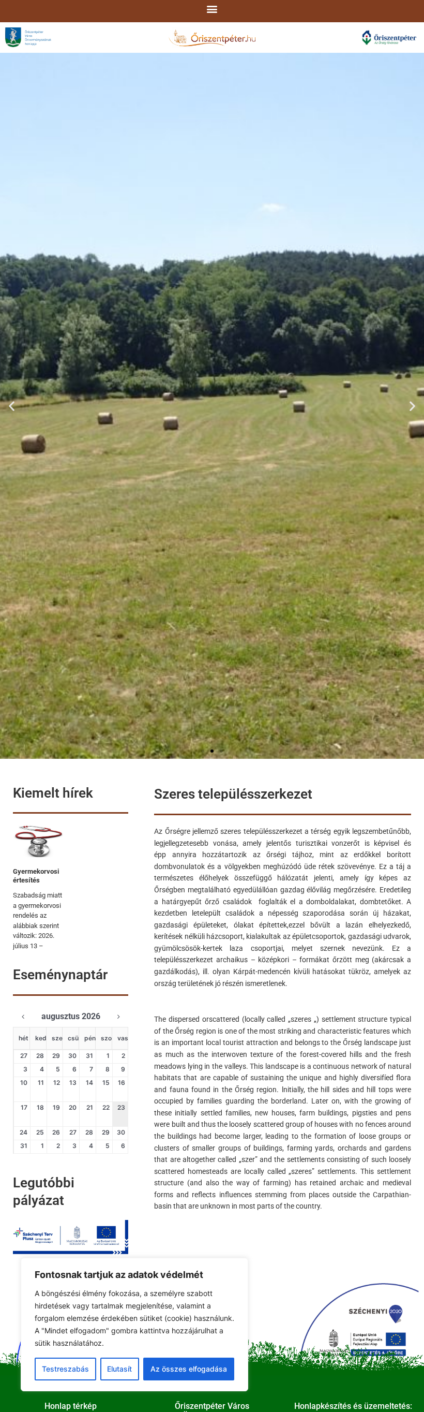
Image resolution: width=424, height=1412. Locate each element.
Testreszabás (65, 1368)
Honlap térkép (70, 1406)
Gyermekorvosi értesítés (36, 875)
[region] (134, 1324)
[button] (212, 8)
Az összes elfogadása (188, 1368)
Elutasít (119, 1368)
